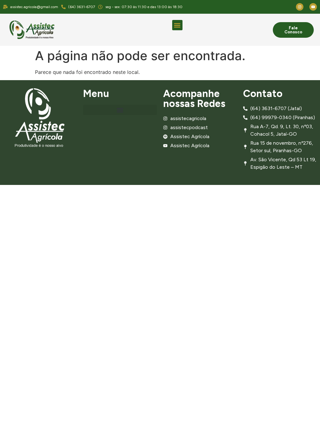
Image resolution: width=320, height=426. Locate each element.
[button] (177, 25)
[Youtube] (313, 7)
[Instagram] (299, 7)
